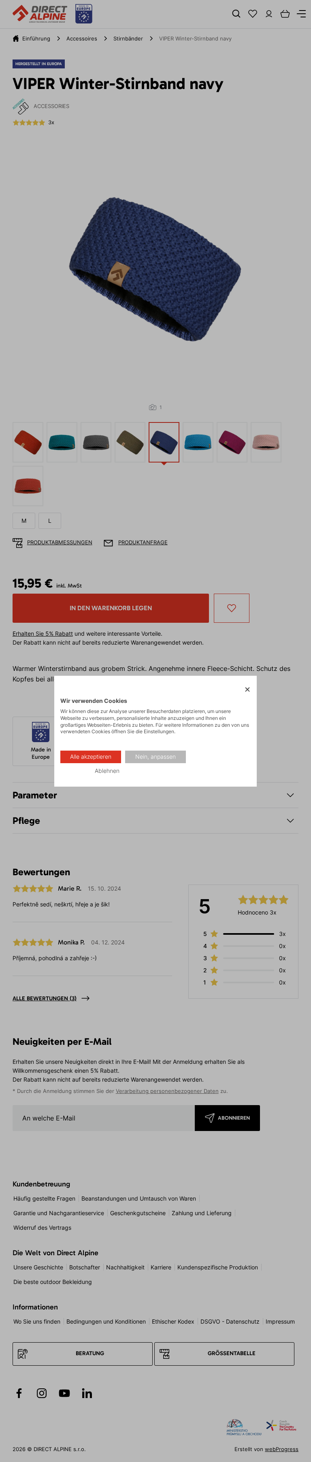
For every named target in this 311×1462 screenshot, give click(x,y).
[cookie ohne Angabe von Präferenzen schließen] (247, 689)
